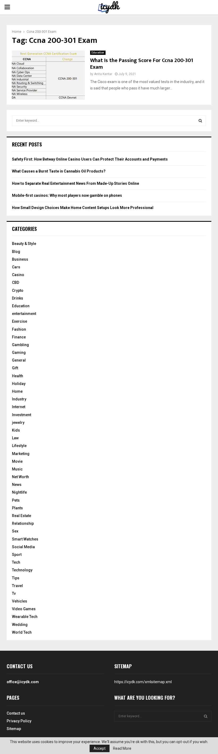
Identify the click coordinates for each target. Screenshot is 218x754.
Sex (15, 531)
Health (17, 376)
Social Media (23, 547)
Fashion (19, 329)
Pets (16, 500)
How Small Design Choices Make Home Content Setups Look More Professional (82, 208)
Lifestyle (19, 446)
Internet (18, 407)
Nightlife (19, 492)
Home (17, 391)
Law (15, 438)
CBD (15, 282)
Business (20, 259)
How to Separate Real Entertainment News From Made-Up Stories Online (75, 183)
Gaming (19, 352)
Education (97, 52)
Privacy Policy (19, 721)
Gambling (20, 345)
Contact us (16, 713)
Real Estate (21, 516)
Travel (17, 586)
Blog (16, 251)
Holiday (19, 384)
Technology (22, 570)
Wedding (20, 624)
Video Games (24, 609)
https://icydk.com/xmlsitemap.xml (143, 682)
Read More (122, 748)
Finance (19, 337)
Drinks (17, 298)
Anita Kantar (103, 74)
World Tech (22, 632)
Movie (17, 461)
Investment (21, 415)
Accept (100, 748)
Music (17, 469)
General (19, 360)
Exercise (19, 321)
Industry (19, 399)
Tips (15, 578)
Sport (17, 554)
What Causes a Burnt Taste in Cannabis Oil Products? (59, 171)
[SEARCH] (200, 120)
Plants (17, 508)
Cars (16, 267)
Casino (18, 275)
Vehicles (19, 601)
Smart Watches (25, 539)
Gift (15, 368)
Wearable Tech (24, 616)
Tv (14, 593)
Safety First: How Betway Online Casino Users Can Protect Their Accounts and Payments (90, 159)
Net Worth (20, 477)
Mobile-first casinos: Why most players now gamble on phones (67, 195)
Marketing (21, 454)
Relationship (23, 523)
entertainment (24, 314)
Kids (16, 430)
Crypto (17, 290)
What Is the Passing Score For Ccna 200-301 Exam (141, 64)
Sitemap (14, 729)
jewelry (18, 422)
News (17, 484)
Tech (16, 562)
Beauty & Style (24, 243)
